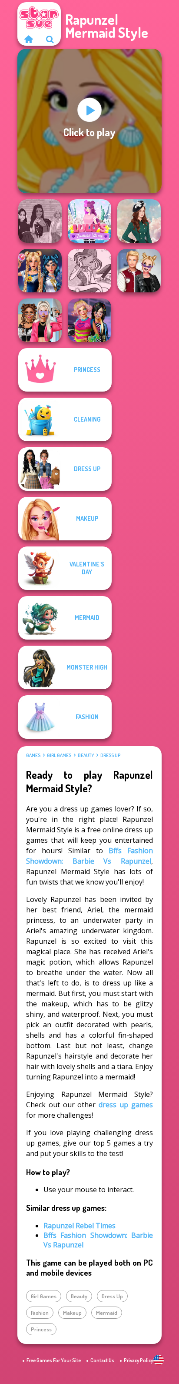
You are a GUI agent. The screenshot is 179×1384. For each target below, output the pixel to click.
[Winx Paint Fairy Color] (89, 270)
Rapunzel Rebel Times (79, 1225)
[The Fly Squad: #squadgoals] (40, 221)
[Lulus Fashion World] (89, 221)
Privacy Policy (138, 1360)
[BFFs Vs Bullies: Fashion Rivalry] (40, 320)
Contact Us (102, 1360)
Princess (41, 1329)
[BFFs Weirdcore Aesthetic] (89, 320)
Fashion (40, 1312)
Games (33, 755)
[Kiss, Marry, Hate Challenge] (139, 270)
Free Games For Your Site (54, 1360)
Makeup (72, 1312)
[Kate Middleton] (139, 221)
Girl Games (59, 755)
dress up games (126, 1104)
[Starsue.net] (28, 39)
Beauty (86, 755)
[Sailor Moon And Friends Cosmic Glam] (40, 270)
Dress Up (110, 755)
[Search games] (50, 39)
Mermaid (106, 1312)
